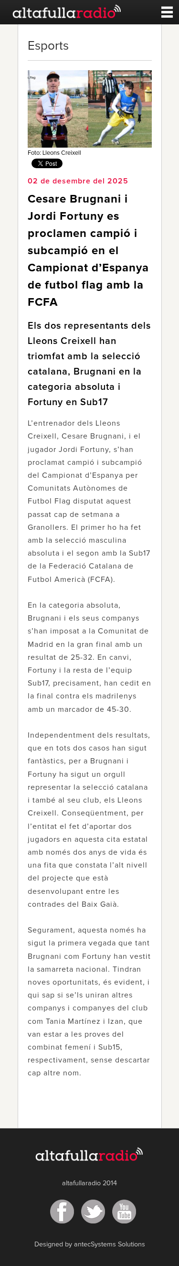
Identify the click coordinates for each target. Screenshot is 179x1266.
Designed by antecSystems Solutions (89, 1244)
